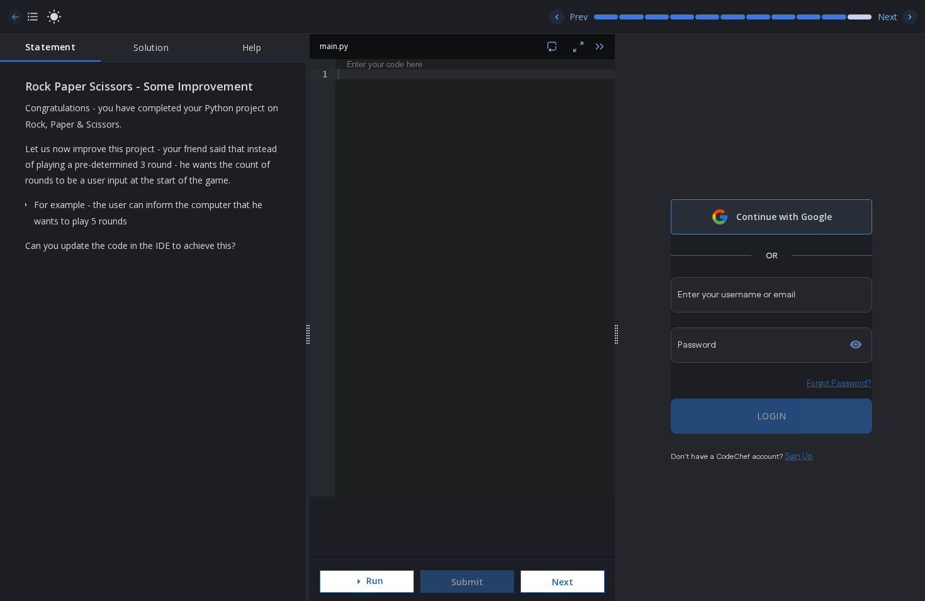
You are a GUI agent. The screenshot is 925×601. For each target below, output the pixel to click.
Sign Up (799, 456)
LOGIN (771, 416)
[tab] (50, 48)
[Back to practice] (15, 17)
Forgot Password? (839, 383)
